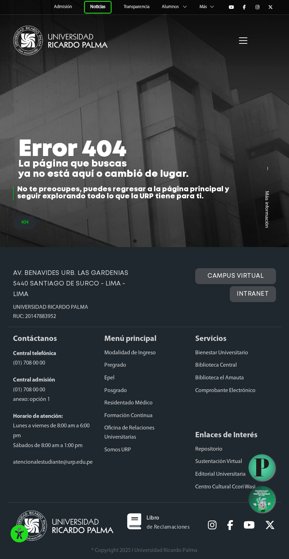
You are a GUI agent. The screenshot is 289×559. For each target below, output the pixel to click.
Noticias (98, 7)
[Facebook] (244, 7)
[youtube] (249, 525)
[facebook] (230, 525)
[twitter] (270, 525)
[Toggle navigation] (243, 40)
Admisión (63, 7)
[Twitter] (270, 7)
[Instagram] (257, 7)
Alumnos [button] (171, 7)
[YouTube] (231, 7)
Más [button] (203, 7)
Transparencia (137, 7)
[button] (19, 534)
